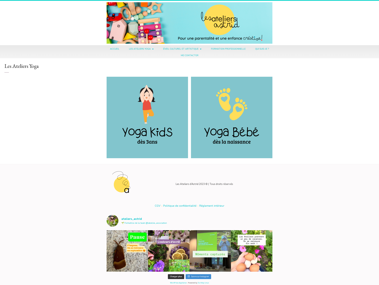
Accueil (114, 48)
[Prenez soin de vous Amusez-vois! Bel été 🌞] (127, 251)
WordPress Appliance (178, 283)
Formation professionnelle (228, 48)
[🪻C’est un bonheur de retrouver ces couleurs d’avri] (169, 251)
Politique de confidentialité (179, 206)
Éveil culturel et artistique (181, 48)
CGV (158, 206)
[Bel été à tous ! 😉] (251, 251)
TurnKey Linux (203, 283)
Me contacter (189, 55)
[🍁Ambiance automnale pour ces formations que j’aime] (210, 251)
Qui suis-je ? (262, 48)
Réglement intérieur (211, 206)
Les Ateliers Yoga (140, 48)
